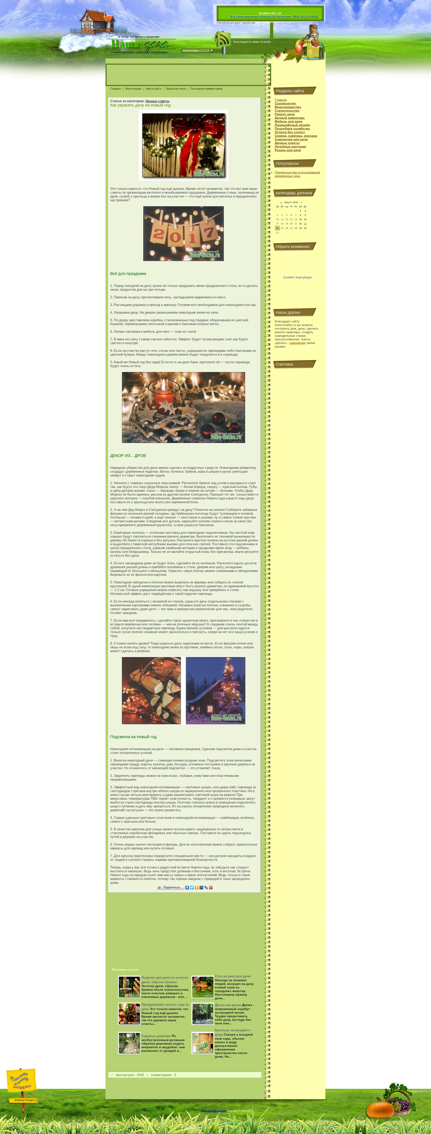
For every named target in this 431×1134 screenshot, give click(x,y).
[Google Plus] (211, 887)
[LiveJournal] (206, 887)
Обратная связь (176, 88)
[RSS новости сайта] (224, 39)
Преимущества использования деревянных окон (297, 174)
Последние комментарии (206, 88)
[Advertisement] (188, 75)
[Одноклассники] (196, 887)
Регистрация (133, 88)
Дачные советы (157, 101)
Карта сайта (153, 88)
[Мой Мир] (201, 887)
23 (305, 223)
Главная (115, 88)
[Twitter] (192, 887)
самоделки (297, 343)
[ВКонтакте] (187, 887)
